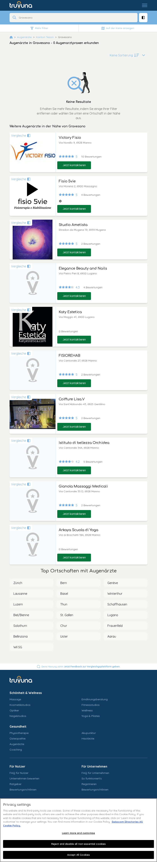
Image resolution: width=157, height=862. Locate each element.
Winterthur (114, 594)
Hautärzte (88, 738)
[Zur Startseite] (24, 5)
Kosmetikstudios (20, 705)
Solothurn (20, 626)
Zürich (17, 583)
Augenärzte (24, 37)
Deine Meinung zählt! (81, 666)
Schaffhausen (117, 604)
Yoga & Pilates (91, 716)
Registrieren (89, 784)
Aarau (111, 636)
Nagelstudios (18, 716)
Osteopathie (17, 738)
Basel (64, 594)
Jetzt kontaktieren (74, 165)
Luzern (18, 604)
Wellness (87, 710)
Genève (112, 583)
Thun (63, 604)
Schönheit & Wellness (26, 693)
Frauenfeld (115, 626)
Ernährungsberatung (95, 699)
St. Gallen (66, 615)
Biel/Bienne (21, 615)
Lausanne (20, 594)
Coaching (16, 749)
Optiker (14, 710)
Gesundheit (18, 726)
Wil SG (17, 647)
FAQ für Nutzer (19, 773)
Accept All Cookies (78, 854)
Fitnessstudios (91, 705)
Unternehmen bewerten (24, 778)
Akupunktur (89, 733)
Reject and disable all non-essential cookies (78, 843)
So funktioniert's (92, 778)
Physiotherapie (19, 733)
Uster (64, 636)
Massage (15, 699)
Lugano (112, 615)
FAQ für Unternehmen (95, 773)
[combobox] (76, 17)
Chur (63, 626)
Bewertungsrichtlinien (23, 789)
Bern (63, 583)
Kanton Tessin (45, 37)
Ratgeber (15, 784)
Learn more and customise (78, 832)
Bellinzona (20, 636)
